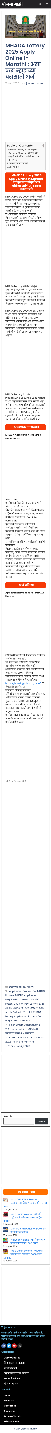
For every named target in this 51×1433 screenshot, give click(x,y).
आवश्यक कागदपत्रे (18, 163)
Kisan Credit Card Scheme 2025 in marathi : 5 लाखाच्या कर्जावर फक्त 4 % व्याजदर (22, 1029)
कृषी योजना (10, 1368)
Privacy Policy (11, 1421)
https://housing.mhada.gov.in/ (23, 683)
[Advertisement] (25, 115)
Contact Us (10, 1405)
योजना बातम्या (12, 1383)
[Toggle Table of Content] (40, 146)
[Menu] (47, 4)
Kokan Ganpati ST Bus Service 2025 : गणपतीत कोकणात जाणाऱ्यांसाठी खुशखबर (24, 1042)
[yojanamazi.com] (12, 4)
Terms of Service (13, 1416)
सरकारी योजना (12, 1378)
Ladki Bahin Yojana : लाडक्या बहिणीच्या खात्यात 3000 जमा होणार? (23, 1254)
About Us (9, 1400)
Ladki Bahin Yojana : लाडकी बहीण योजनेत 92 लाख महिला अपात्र (23, 1217)
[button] (40, 4)
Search (7, 1116)
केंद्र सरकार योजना (14, 1363)
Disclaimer (9, 1411)
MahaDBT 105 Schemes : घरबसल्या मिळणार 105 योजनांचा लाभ (25, 1203)
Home (7, 1395)
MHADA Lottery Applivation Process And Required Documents (23, 1016)
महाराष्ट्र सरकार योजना (16, 1373)
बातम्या (30, 986)
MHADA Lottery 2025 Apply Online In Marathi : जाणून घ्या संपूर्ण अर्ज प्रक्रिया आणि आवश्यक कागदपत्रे (24, 154)
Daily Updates (17, 986)
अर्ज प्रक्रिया (14, 166)
